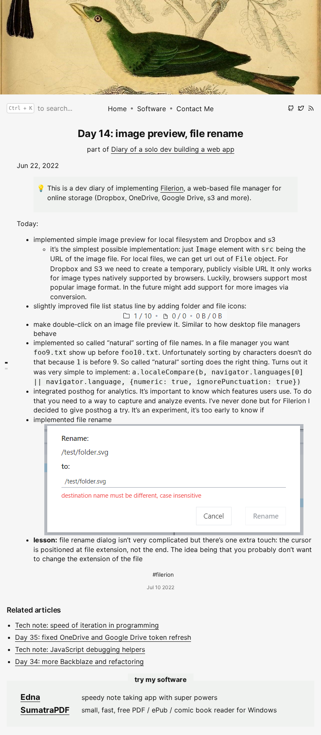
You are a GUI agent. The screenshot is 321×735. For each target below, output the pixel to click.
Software (151, 108)
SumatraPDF (44, 710)
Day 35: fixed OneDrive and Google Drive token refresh (103, 637)
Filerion (171, 188)
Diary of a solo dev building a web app (172, 149)
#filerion (163, 574)
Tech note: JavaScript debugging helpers (80, 649)
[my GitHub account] (291, 108)
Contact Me (195, 108)
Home (117, 108)
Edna (30, 697)
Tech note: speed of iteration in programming (87, 625)
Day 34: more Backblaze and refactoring (79, 661)
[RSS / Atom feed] (311, 108)
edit (253, 124)
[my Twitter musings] (301, 108)
